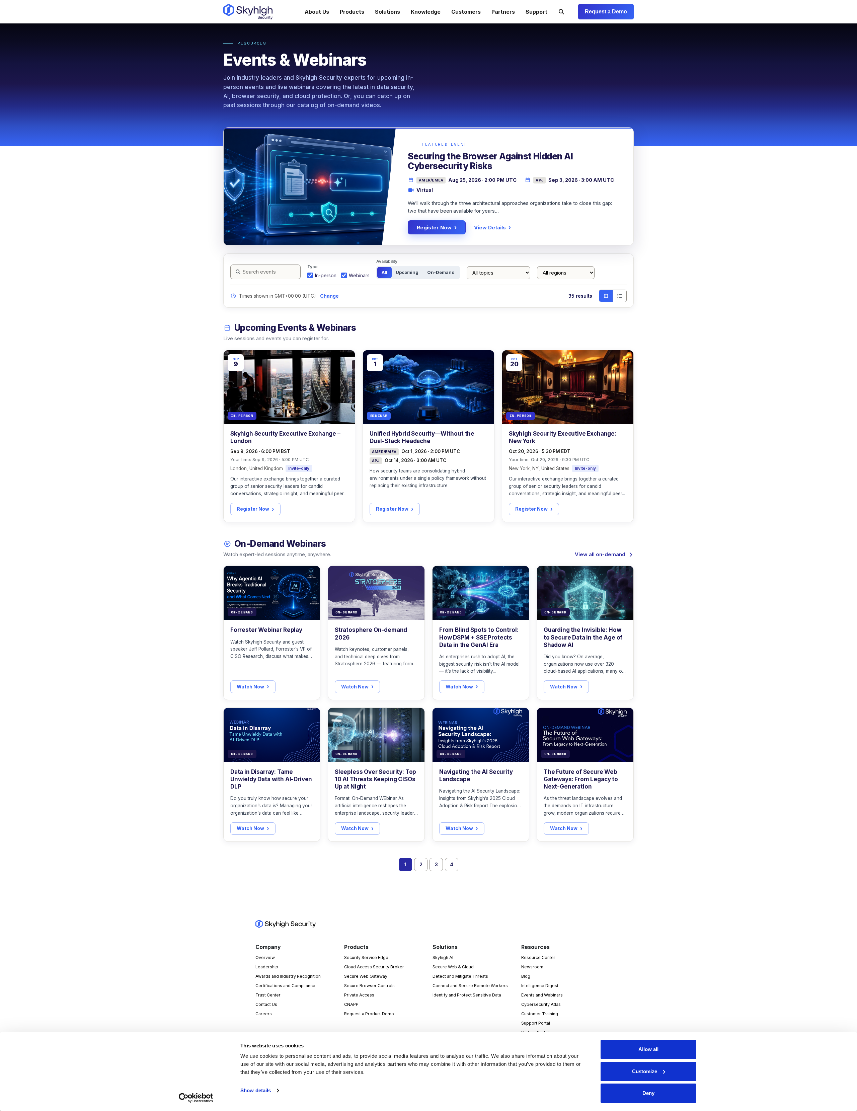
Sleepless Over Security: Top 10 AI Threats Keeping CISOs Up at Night (375, 779)
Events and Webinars (542, 994)
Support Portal (535, 1023)
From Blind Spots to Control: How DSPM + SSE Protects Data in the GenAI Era (478, 637)
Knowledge (426, 11)
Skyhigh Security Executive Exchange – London (285, 437)
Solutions (387, 11)
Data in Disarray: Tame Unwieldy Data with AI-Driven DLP (271, 779)
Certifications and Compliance (285, 985)
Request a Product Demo (369, 1013)
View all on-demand (600, 554)
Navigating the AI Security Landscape (476, 775)
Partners (503, 11)
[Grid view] (606, 296)
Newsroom (532, 966)
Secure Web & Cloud (453, 966)
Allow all (648, 1049)
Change (329, 296)
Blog (525, 976)
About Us (317, 11)
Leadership (266, 966)
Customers (466, 11)
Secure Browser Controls (369, 985)
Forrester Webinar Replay (266, 629)
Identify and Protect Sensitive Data (467, 994)
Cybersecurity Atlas (541, 1004)
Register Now (434, 227)
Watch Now (250, 686)
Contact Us (266, 1004)
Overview (265, 957)
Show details (255, 1090)
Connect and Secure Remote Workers (470, 985)
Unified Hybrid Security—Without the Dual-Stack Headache (422, 437)
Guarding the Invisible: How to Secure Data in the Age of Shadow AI (583, 637)
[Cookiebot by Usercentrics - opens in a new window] (196, 1098)
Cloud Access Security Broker (374, 966)
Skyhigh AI (443, 957)
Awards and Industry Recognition (288, 976)
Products (352, 11)
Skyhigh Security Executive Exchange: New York (562, 437)
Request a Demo (606, 11)
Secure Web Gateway (365, 976)
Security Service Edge (366, 957)
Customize (644, 1071)
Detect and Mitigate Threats (460, 976)
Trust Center (268, 994)
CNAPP (351, 1004)
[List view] (619, 296)
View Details (490, 227)
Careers (263, 1013)
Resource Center (538, 957)
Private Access (359, 994)
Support (536, 11)
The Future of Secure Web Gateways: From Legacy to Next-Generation (581, 779)
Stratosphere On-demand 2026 (371, 633)
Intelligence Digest (539, 985)
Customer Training (539, 1013)
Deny (648, 1093)
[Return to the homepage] (247, 11)
